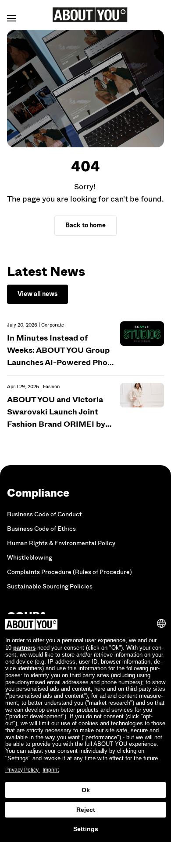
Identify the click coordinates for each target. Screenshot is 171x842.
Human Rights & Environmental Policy (61, 543)
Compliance (38, 493)
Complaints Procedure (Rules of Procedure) (69, 572)
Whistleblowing (29, 557)
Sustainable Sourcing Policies (50, 586)
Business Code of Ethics (41, 528)
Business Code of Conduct (44, 514)
